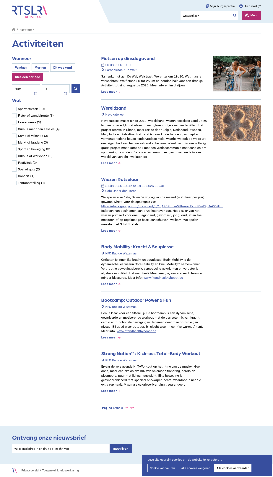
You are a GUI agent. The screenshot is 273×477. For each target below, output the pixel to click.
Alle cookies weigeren (195, 468)
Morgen (40, 67)
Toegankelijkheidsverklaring (60, 470)
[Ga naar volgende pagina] (126, 408)
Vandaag (21, 67)
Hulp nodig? (252, 6)
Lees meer (109, 91)
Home (13, 29)
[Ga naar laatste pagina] (132, 408)
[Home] (29, 12)
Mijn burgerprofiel (222, 6)
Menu (254, 15)
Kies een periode (27, 77)
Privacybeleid (30, 470)
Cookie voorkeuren (162, 468)
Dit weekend (62, 67)
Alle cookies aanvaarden (233, 468)
